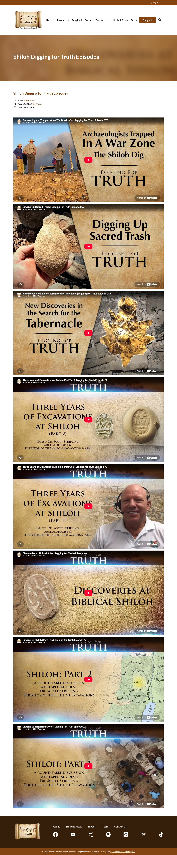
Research (62, 20)
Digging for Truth (81, 20)
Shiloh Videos (36, 104)
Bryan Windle (30, 100)
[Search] (160, 20)
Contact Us (120, 826)
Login (155, 2)
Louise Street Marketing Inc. (123, 851)
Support (147, 20)
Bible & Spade (120, 20)
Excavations (102, 20)
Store (134, 20)
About (49, 20)
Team (105, 826)
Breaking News (74, 826)
